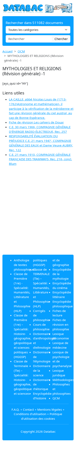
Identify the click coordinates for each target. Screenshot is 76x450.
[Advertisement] (38, 213)
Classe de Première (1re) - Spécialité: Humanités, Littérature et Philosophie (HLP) (22, 292)
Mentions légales (49, 409)
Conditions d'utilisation (30, 414)
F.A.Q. (15, 409)
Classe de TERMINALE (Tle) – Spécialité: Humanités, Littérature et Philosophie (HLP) (41, 287)
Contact (28, 409)
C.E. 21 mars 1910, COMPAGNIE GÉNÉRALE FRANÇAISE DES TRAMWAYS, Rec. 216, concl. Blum (40, 159)
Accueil (7, 51)
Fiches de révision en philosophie (60, 324)
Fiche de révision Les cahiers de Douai (36, 122)
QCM (21, 51)
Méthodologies (63, 380)
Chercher (61, 39)
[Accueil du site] (38, 8)
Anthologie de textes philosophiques (24, 264)
